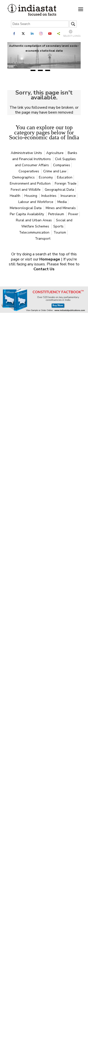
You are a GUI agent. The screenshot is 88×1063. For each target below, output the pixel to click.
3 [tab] (47, 70)
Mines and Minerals (61, 208)
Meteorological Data (26, 208)
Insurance (68, 195)
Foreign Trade (66, 183)
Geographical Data (59, 189)
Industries (49, 195)
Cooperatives (29, 171)
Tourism (60, 232)
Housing (31, 195)
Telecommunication (34, 232)
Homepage (50, 259)
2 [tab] (40, 70)
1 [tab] (33, 70)
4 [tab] (55, 70)
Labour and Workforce (36, 202)
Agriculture (55, 153)
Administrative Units (27, 153)
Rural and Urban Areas (34, 220)
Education (64, 177)
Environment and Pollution (31, 183)
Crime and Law (54, 171)
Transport (42, 238)
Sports (58, 226)
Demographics (24, 177)
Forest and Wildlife (26, 189)
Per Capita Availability (27, 214)
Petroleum (56, 214)
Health (15, 195)
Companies (61, 165)
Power (73, 214)
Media (62, 202)
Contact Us (44, 269)
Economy (46, 177)
